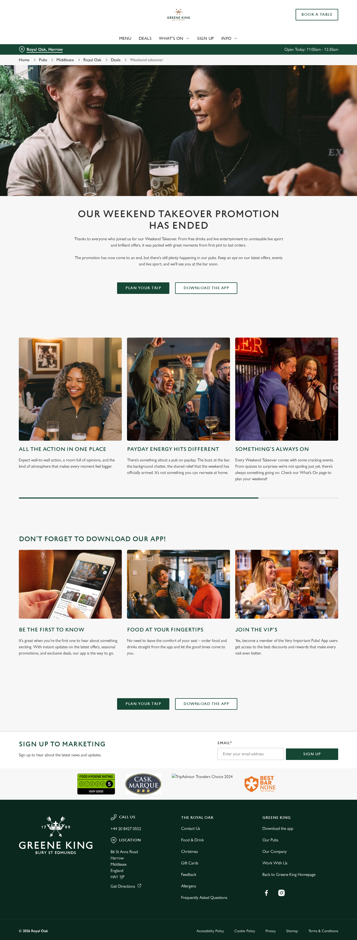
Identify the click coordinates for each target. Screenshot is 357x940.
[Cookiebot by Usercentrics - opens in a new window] (34, 59)
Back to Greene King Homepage (288, 874)
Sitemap (292, 931)
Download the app (277, 828)
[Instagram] (281, 893)
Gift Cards (189, 862)
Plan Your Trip (143, 288)
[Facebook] (266, 893)
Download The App (206, 288)
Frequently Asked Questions (204, 897)
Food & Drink (192, 839)
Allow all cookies (313, 14)
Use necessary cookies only (313, 31)
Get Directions (123, 886)
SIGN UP (312, 754)
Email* (224, 743)
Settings (268, 59)
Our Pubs (270, 839)
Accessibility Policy (210, 931)
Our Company (274, 851)
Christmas (189, 851)
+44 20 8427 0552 (126, 828)
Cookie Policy (244, 931)
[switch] (150, 59)
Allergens (188, 885)
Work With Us (274, 862)
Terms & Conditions (323, 931)
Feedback (188, 874)
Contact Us (190, 828)
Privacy (271, 931)
